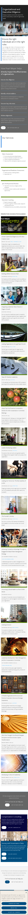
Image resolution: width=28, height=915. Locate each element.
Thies (14, 346)
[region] (14, 902)
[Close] (26, 892)
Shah (3, 559)
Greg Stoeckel (15, 627)
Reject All (14, 908)
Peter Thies (14, 276)
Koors (15, 777)
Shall (11, 346)
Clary (20, 241)
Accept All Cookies (14, 912)
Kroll (12, 241)
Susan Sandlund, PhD (7, 665)
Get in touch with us (13, 127)
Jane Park (14, 703)
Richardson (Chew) (9, 559)
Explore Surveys (12, 854)
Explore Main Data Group (15, 858)
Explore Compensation (14, 827)
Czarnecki (16, 241)
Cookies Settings (14, 903)
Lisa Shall (12, 379)
